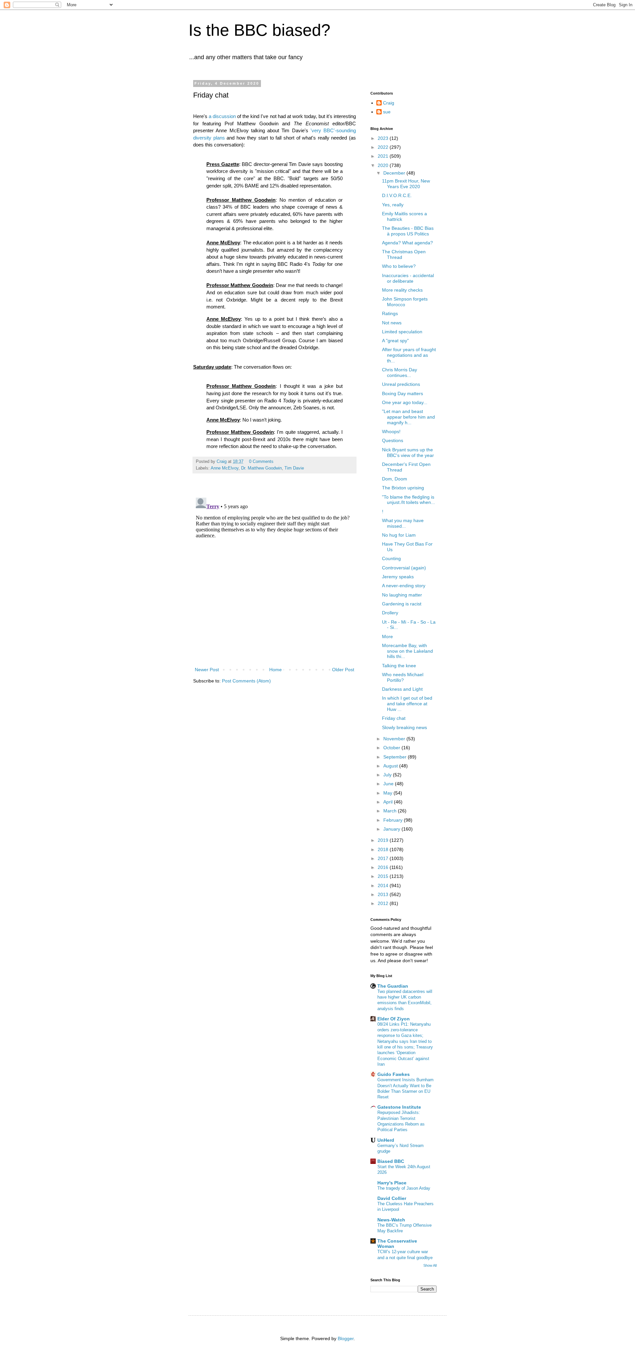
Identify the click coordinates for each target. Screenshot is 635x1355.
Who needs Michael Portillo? (402, 677)
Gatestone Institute (399, 1107)
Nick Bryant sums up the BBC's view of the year (408, 452)
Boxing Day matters (402, 393)
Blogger (346, 1338)
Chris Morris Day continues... (399, 372)
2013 (384, 894)
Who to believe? (399, 266)
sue (387, 111)
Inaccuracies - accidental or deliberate (408, 278)
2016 (384, 867)
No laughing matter (402, 594)
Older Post (343, 669)
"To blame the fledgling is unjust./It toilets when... (408, 499)
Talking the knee (399, 665)
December (394, 173)
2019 (384, 840)
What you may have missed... (403, 523)
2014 (384, 885)
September (395, 757)
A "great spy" (395, 340)
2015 (384, 876)
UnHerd (385, 1140)
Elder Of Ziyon (393, 1018)
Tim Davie (294, 468)
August (391, 765)
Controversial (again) (404, 567)
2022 (384, 147)
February (393, 820)
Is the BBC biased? (259, 30)
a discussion (222, 116)
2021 (384, 156)
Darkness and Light (402, 689)
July (388, 774)
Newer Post (207, 669)
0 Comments (261, 461)
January (392, 829)
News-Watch (391, 1219)
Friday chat (393, 718)
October (392, 747)
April (388, 801)
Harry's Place (391, 1182)
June (389, 783)
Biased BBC (390, 1161)
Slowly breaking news (404, 727)
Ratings (390, 313)
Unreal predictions (401, 384)
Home (275, 669)
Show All (430, 1265)
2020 (384, 165)
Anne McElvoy (224, 468)
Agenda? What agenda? (407, 242)
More (387, 636)
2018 (384, 849)
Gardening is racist (401, 603)
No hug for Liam (399, 535)
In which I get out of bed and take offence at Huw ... (407, 703)
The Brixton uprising (403, 487)
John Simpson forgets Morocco (405, 301)
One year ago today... (404, 402)
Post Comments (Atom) (246, 680)
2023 (384, 138)
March (390, 810)
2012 (384, 903)
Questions (392, 440)
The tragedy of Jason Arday (403, 1188)
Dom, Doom (394, 478)
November (394, 738)
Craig (388, 102)
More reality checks (402, 290)
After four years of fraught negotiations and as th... (409, 355)
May (388, 793)
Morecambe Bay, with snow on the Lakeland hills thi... (407, 651)
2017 (384, 858)
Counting (391, 558)
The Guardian (392, 986)
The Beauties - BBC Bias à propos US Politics (408, 231)
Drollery (390, 612)
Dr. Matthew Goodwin (261, 468)
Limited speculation (402, 331)
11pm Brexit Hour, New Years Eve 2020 (406, 183)
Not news (392, 322)
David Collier (391, 1198)
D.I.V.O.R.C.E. (397, 195)
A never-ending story (403, 585)
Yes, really (392, 204)
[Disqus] (274, 577)
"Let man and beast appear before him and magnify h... (408, 417)
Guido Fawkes (393, 1074)
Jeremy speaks (398, 576)
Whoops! (391, 431)
